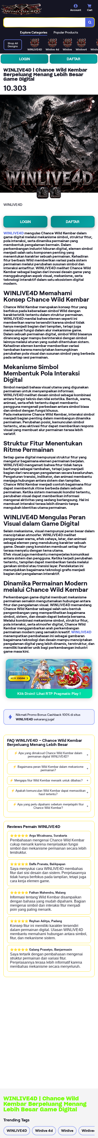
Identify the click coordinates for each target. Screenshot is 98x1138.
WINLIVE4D (13, 233)
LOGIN (24, 59)
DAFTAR (73, 59)
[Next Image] (94, 144)
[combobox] (44, 22)
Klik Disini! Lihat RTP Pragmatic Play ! (49, 694)
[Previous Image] (3, 144)
